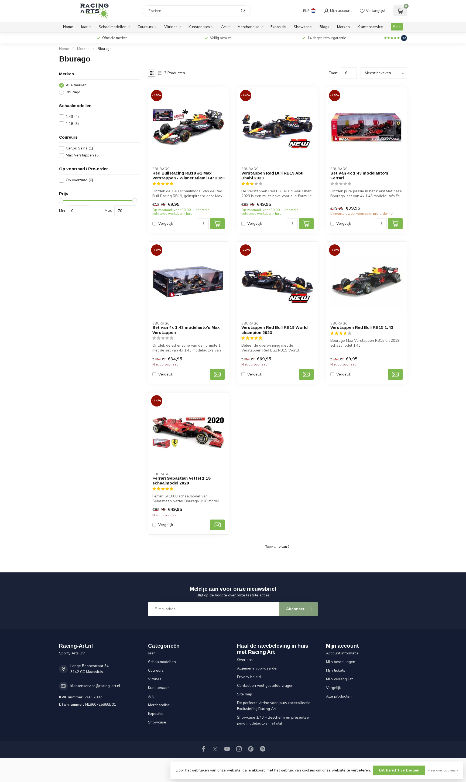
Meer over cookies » (442, 770)
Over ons (245, 659)
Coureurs (145, 26)
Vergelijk (165, 223)
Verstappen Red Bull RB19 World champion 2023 (274, 329)
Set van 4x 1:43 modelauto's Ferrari (359, 175)
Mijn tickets (335, 670)
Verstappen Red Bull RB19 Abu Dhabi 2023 (272, 175)
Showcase (303, 26)
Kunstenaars (199, 26)
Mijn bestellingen (340, 661)
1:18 (72, 124)
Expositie (278, 26)
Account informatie (342, 653)
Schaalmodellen (112, 26)
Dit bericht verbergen (399, 770)
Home (68, 26)
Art (224, 26)
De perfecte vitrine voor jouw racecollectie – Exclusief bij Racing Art (275, 705)
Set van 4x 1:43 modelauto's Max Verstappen (186, 329)
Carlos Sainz (79, 148)
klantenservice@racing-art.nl (95, 685)
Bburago (105, 48)
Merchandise (248, 26)
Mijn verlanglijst (339, 679)
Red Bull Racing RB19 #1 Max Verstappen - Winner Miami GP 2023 (188, 175)
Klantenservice (370, 26)
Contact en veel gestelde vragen (265, 685)
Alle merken (76, 85)
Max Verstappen (83, 155)
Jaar (84, 26)
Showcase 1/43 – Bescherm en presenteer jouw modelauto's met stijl (273, 720)
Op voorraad (79, 180)
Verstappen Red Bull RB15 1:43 (361, 327)
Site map (244, 694)
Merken (343, 26)
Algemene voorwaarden (258, 668)
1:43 (72, 117)
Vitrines (170, 26)
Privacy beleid (249, 676)
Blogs (324, 26)
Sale (397, 26)
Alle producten (339, 696)
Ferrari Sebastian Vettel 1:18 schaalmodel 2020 (181, 480)
